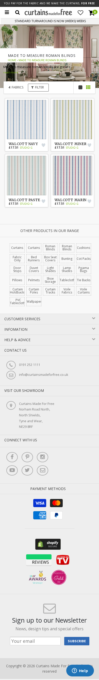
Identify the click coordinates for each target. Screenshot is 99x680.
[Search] (17, 12)
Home (12, 60)
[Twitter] (27, 470)
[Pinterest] (27, 457)
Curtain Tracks (50, 290)
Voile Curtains (84, 290)
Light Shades (50, 269)
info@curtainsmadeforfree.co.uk (43, 375)
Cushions (83, 248)
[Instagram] (42, 457)
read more (10, 72)
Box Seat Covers (50, 258)
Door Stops (17, 269)
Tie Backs (83, 280)
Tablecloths (68, 280)
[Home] (48, 13)
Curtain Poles (34, 290)
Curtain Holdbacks (17, 290)
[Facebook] (12, 457)
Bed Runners (34, 258)
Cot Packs (84, 258)
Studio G (26, 147)
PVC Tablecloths (18, 301)
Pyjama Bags (83, 269)
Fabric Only (17, 258)
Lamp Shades (67, 269)
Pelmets (34, 280)
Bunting (66, 258)
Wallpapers (35, 301)
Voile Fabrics (67, 290)
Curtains (17, 248)
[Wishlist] (80, 13)
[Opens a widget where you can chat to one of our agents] (80, 671)
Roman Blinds (50, 247)
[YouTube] (12, 470)
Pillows (17, 280)
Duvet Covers (34, 269)
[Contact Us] (42, 470)
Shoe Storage (50, 280)
